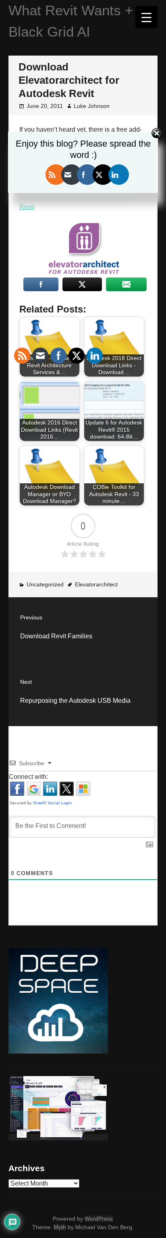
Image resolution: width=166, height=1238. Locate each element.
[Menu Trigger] (146, 17)
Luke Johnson (92, 106)
